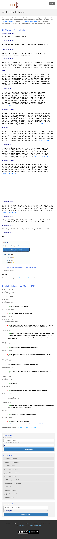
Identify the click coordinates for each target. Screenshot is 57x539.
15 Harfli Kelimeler (8, 33)
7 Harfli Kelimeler (8, 144)
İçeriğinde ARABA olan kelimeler (12, 483)
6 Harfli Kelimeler (8, 161)
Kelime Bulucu (34, 523)
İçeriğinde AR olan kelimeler (11, 462)
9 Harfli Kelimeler (8, 110)
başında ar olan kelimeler (30, 21)
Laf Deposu (27, 523)
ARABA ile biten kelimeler (10, 487)
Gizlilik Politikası (30, 525)
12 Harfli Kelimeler (8, 58)
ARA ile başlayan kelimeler (11, 469)
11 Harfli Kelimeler (8, 71)
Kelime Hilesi (42, 523)
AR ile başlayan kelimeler (10, 458)
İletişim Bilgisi (38, 525)
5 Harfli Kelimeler (8, 201)
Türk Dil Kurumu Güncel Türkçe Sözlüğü (27, 427)
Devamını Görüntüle (9, 106)
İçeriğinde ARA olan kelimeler (11, 472)
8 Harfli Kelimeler (8, 128)
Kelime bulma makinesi (9, 25)
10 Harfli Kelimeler (8, 88)
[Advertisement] (28, 186)
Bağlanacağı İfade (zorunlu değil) (11, 442)
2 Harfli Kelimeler (8, 232)
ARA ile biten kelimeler (10, 476)
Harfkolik (48, 523)
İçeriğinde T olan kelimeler (11, 494)
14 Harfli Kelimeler (8, 40)
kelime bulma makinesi (25, 278)
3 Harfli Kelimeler (8, 225)
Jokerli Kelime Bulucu (20, 525)
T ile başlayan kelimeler (10, 490)
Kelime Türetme (19, 523)
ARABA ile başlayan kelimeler (12, 480)
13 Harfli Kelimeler (8, 49)
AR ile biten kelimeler (9, 465)
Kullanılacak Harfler (8, 437)
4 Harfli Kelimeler (8, 216)
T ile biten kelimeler (9, 497)
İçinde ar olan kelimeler (9, 21)
